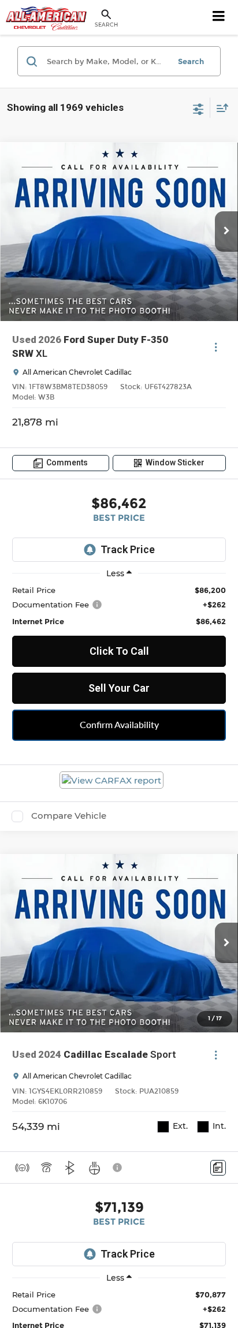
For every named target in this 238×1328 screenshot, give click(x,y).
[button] (226, 231)
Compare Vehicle (68, 816)
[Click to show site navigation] (219, 17)
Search (191, 61)
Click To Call (119, 651)
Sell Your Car (119, 688)
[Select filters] (198, 108)
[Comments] (218, 1168)
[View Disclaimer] (118, 1167)
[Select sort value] (219, 108)
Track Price (128, 549)
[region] (118, 605)
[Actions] (216, 347)
